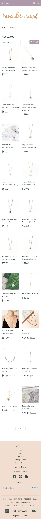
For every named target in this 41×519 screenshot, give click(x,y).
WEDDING (27, 499)
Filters (34, 42)
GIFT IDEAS (18, 499)
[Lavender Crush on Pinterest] (20, 477)
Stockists (20, 456)
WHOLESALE (25, 502)
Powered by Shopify (28, 506)
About (11, 502)
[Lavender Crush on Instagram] (26, 477)
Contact (20, 453)
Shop (10, 499)
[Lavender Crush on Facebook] (14, 477)
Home (3, 27)
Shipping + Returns (20, 459)
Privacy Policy (20, 463)
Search (20, 450)
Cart (37, 3)
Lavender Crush (15, 506)
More (17, 502)
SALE (35, 499)
